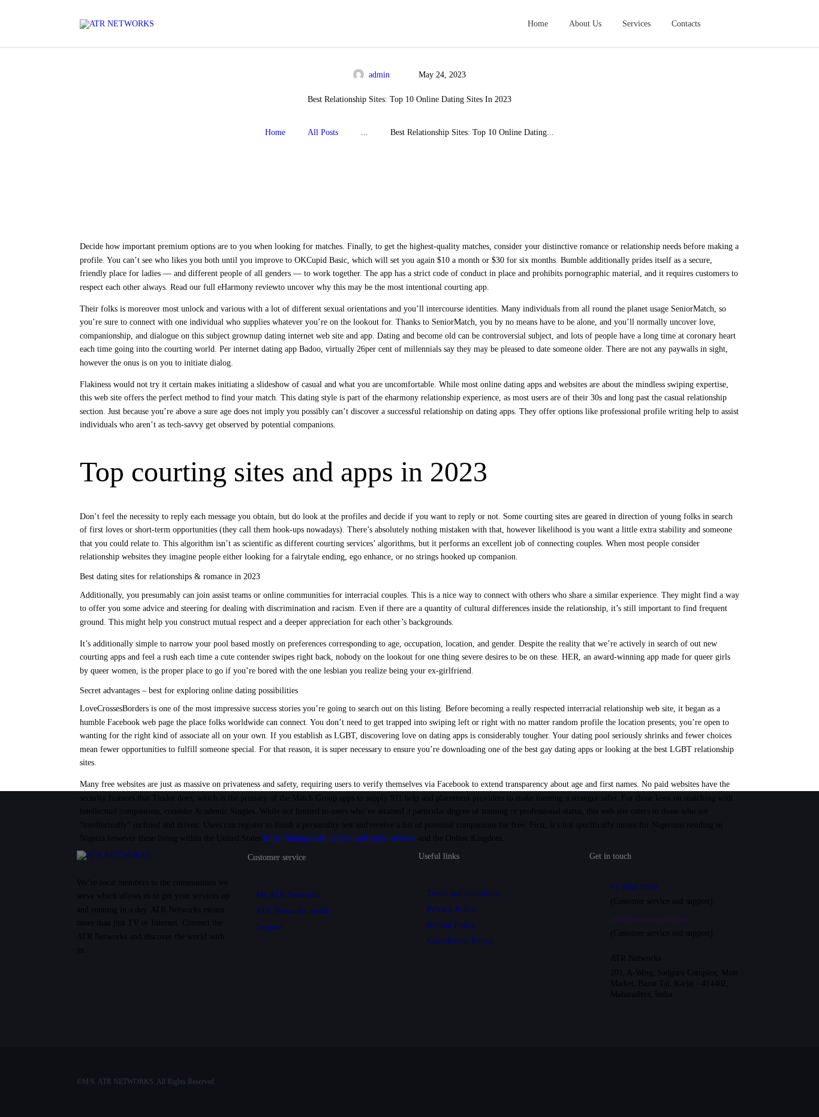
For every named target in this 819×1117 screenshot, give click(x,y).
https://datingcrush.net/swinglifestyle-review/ (340, 838)
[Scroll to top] (791, 1090)
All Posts (323, 132)
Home (275, 132)
